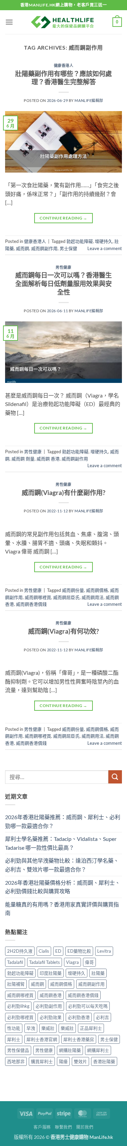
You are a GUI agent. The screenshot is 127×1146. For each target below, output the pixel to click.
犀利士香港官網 (41, 1039)
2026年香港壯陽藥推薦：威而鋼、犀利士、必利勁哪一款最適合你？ (62, 821)
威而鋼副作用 (44, 248)
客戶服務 (42, 1127)
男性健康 (63, 267)
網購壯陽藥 (70, 1050)
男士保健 (68, 248)
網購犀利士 (98, 1050)
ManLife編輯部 (89, 100)
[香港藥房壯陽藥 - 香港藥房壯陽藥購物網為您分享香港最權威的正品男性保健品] (64, 22)
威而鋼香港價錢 (31, 604)
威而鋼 (22, 248)
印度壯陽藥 (51, 973)
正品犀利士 (91, 1028)
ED (58, 951)
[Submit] (115, 776)
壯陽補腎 (16, 984)
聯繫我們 (63, 1127)
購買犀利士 (42, 1061)
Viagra (72, 962)
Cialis (44, 951)
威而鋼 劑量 (23, 458)
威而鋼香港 (51, 995)
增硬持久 (103, 241)
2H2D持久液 (20, 951)
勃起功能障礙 (79, 241)
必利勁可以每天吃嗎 (88, 1006)
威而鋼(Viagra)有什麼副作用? (63, 492)
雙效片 (80, 1061)
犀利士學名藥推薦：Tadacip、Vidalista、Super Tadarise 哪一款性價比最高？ (61, 843)
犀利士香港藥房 (78, 1039)
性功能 (13, 1028)
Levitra (104, 951)
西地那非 (16, 1061)
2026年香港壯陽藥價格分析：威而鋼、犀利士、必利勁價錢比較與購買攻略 (62, 887)
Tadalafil (15, 962)
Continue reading (63, 218)
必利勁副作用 (49, 1006)
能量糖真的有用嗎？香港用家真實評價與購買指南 (62, 908)
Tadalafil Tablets (44, 962)
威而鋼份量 (73, 590)
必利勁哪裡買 (20, 1017)
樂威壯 (48, 1028)
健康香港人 (63, 65)
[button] (9, 22)
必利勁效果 (51, 1017)
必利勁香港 (79, 1017)
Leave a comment (104, 248)
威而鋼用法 (93, 597)
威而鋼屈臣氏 (66, 597)
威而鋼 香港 (48, 458)
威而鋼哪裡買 (38, 597)
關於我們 (84, 1127)
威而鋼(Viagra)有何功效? (63, 631)
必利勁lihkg (18, 1006)
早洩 (30, 1028)
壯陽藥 (98, 973)
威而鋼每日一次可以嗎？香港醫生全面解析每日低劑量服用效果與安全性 (63, 283)
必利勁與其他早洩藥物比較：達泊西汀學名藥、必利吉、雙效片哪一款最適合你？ (62, 864)
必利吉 (102, 1017)
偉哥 (89, 962)
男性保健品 (18, 1050)
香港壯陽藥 (104, 1061)
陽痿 (63, 1061)
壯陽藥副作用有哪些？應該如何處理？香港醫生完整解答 (63, 78)
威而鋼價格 (97, 590)
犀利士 (13, 1039)
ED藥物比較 (79, 951)
